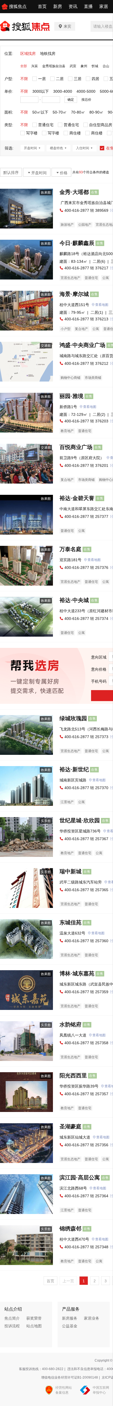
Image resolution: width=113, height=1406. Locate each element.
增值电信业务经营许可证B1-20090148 (69, 1377)
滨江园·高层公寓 (80, 1178)
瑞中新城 (70, 871)
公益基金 (69, 1326)
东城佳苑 (70, 922)
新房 (57, 6)
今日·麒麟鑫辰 (77, 243)
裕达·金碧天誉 (77, 498)
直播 (88, 6)
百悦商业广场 (76, 447)
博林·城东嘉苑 (77, 973)
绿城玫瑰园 (73, 718)
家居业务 (91, 1318)
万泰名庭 (70, 549)
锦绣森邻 (70, 1229)
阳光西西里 (73, 1075)
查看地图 (101, 305)
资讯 (73, 6)
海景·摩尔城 (74, 294)
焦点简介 (12, 1318)
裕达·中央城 (74, 600)
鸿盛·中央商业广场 (82, 345)
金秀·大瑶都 (74, 192)
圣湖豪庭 (70, 1126)
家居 (103, 6)
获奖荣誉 (34, 1318)
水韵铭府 (70, 1024)
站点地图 (34, 1326)
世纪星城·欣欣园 (80, 820)
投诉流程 (12, 1326)
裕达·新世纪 (74, 769)
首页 (42, 6)
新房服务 (69, 1318)
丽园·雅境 (71, 396)
